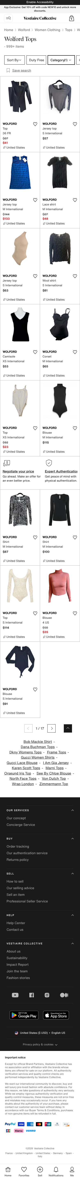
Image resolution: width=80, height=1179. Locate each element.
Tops (68, 29)
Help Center (16, 922)
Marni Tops (55, 768)
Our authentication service (27, 852)
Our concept (16, 818)
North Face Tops (23, 778)
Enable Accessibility (40, 2)
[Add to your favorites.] (35, 124)
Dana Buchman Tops (38, 747)
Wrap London (23, 784)
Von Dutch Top (54, 778)
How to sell (15, 881)
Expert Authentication (62, 471)
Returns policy (18, 859)
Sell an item (16, 894)
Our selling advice (20, 887)
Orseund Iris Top (17, 773)
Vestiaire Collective (25, 943)
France (9, 1153)
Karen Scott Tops (26, 768)
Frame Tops (56, 752)
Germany (58, 1153)
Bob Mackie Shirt (38, 741)
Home (8, 29)
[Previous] (28, 728)
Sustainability (17, 957)
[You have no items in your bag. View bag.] (71, 18)
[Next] (51, 728)
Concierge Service (21, 824)
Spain (69, 1153)
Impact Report (18, 964)
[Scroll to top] (68, 728)
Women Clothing (47, 29)
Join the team (17, 971)
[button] (71, 18)
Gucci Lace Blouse (22, 762)
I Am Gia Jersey (56, 762)
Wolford (24, 29)
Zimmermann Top (53, 784)
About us (14, 951)
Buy (10, 839)
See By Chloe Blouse (54, 773)
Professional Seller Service (27, 901)
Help (10, 915)
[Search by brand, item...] (8, 18)
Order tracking (18, 846)
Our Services (18, 810)
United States (43, 1153)
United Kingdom (24, 1153)
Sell (10, 874)
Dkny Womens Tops (25, 752)
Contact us (15, 929)
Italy (40, 1156)
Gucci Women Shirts (38, 757)
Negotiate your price (18, 471)
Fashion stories (18, 977)
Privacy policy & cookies (38, 1044)
